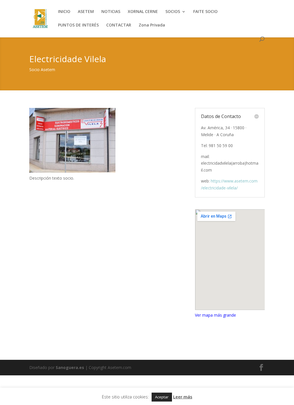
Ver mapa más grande (215, 315)
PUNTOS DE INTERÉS (78, 25)
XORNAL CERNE (143, 11)
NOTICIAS (110, 11)
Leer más (182, 397)
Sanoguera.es (70, 367)
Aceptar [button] (162, 397)
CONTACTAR (118, 25)
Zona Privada (152, 25)
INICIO (64, 11)
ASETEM (86, 11)
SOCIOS (172, 11)
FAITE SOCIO (205, 11)
